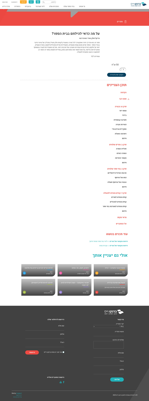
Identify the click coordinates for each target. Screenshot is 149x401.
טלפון (122, 369)
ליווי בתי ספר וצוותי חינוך (98, 241)
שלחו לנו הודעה (118, 340)
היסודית (17, 6)
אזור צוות (5, 2)
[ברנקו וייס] (139, 4)
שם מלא (121, 353)
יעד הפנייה (120, 324)
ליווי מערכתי (40, 6)
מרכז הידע (6, 6)
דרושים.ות (14, 2)
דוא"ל (122, 361)
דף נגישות (19, 395)
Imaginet (19, 393)
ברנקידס (28, 6)
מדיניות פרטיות (17, 397)
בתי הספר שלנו (69, 6)
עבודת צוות (103, 245)
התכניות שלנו (54, 6)
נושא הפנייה (119, 331)
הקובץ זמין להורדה (116, 75)
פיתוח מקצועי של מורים (119, 241)
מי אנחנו (82, 6)
